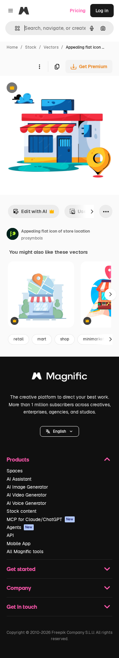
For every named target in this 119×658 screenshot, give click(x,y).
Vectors (51, 47)
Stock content (21, 511)
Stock (30, 47)
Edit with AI (30, 213)
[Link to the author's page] (13, 235)
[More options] (39, 66)
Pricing (78, 11)
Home (12, 47)
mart (41, 339)
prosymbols (32, 238)
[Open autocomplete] (15, 28)
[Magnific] (59, 378)
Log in (102, 11)
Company (19, 587)
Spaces (14, 471)
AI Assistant (19, 479)
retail (18, 339)
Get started (21, 568)
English (59, 431)
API (10, 535)
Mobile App (18, 544)
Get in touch (22, 606)
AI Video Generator (27, 495)
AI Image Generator (27, 487)
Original (42, 88)
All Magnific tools (25, 551)
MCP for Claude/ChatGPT (40, 519)
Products (18, 459)
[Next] (92, 211)
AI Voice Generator (26, 503)
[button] (59, 431)
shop (64, 339)
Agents (19, 527)
